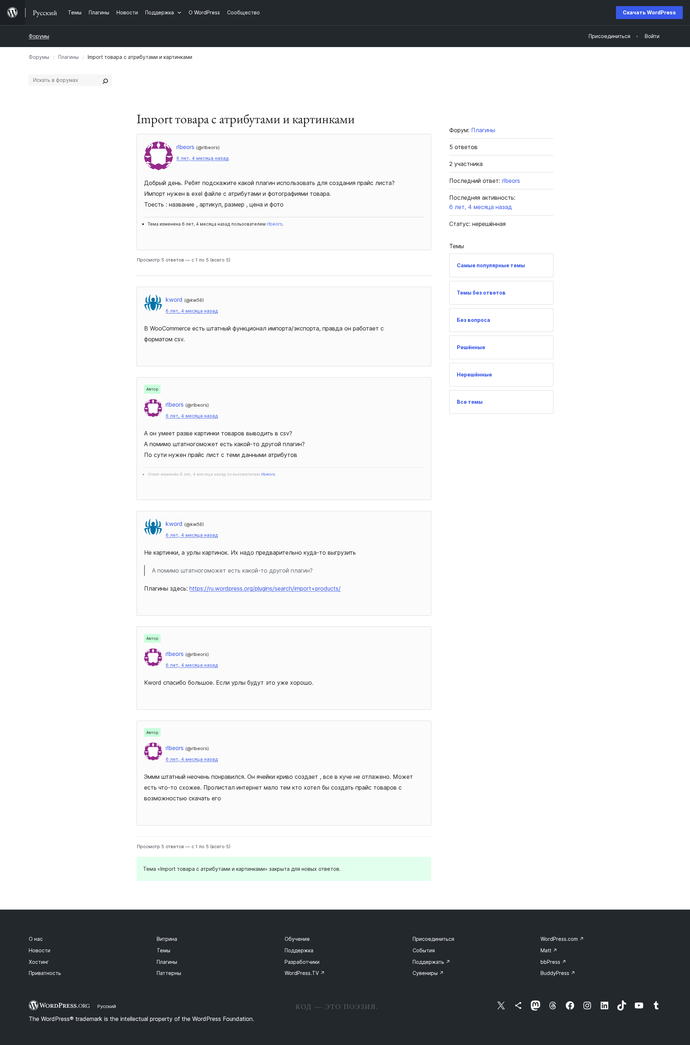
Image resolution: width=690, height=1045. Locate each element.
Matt (548, 950)
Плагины (68, 57)
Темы (163, 950)
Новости (39, 950)
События (424, 950)
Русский (106, 1006)
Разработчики (302, 962)
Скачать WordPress (649, 12)
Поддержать (431, 962)
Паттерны (169, 973)
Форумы (39, 36)
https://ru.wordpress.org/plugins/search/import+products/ (265, 588)
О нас (36, 939)
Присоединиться (433, 939)
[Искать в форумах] (105, 80)
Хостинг (39, 962)
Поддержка (299, 950)
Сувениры (428, 973)
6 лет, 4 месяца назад (202, 158)
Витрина (167, 939)
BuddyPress (557, 973)
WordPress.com (562, 939)
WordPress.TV (305, 973)
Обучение (297, 939)
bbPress (553, 962)
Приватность (45, 973)
